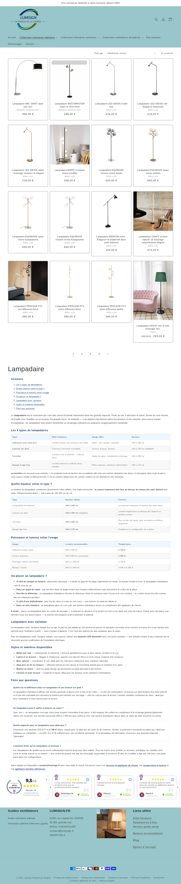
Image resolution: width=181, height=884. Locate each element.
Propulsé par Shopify (41, 878)
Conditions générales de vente (83, 881)
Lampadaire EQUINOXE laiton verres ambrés (153, 171)
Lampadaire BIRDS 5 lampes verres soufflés (70, 171)
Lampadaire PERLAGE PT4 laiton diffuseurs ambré (111, 307)
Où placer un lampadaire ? (28, 396)
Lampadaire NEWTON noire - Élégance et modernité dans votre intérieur (111, 239)
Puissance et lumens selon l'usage (32, 392)
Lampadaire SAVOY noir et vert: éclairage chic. (153, 327)
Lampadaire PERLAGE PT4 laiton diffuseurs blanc (69, 307)
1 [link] (73, 354)
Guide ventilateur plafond (21, 818)
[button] (38, 37)
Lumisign (28, 878)
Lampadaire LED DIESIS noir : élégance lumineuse (153, 105)
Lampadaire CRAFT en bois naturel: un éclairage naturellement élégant (153, 239)
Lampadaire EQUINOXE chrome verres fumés (111, 171)
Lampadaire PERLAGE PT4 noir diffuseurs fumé (28, 307)
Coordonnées (159, 878)
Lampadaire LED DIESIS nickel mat (111, 105)
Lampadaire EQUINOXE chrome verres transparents (70, 238)
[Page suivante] (107, 353)
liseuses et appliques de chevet (122, 765)
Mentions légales (107, 881)
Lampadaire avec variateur (28, 400)
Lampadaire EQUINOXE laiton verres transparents (28, 238)
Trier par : (99, 53)
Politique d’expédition (140, 878)
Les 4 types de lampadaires (29, 384)
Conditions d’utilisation (118, 878)
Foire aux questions (25, 408)
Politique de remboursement (66, 878)
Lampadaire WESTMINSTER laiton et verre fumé (70, 105)
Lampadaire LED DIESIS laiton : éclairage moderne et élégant (28, 171)
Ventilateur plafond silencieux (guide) (28, 823)
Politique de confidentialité (93, 878)
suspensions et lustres (154, 765)
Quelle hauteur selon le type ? (30, 388)
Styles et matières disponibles (30, 404)
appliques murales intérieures (30, 769)
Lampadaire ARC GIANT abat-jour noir (28, 105)
